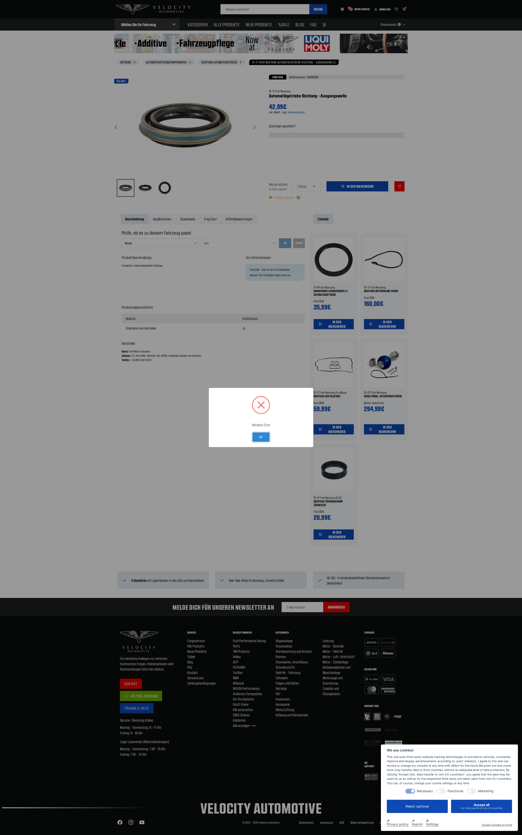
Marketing (485, 791)
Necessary (425, 791)
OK (261, 437)
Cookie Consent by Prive (497, 824)
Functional (455, 791)
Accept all (481, 806)
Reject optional (417, 806)
